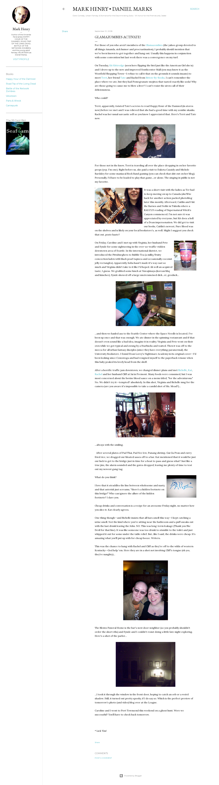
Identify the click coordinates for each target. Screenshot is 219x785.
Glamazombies (154, 45)
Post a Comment (103, 758)
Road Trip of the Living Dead (21, 83)
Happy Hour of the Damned (20, 79)
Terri (104, 77)
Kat (190, 370)
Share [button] (65, 31)
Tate (123, 77)
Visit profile (21, 59)
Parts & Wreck (13, 100)
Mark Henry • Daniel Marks (112, 8)
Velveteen (11, 96)
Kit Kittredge (116, 65)
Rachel (98, 374)
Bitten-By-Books (155, 77)
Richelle (182, 370)
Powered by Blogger (133, 776)
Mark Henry (21, 29)
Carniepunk (12, 105)
